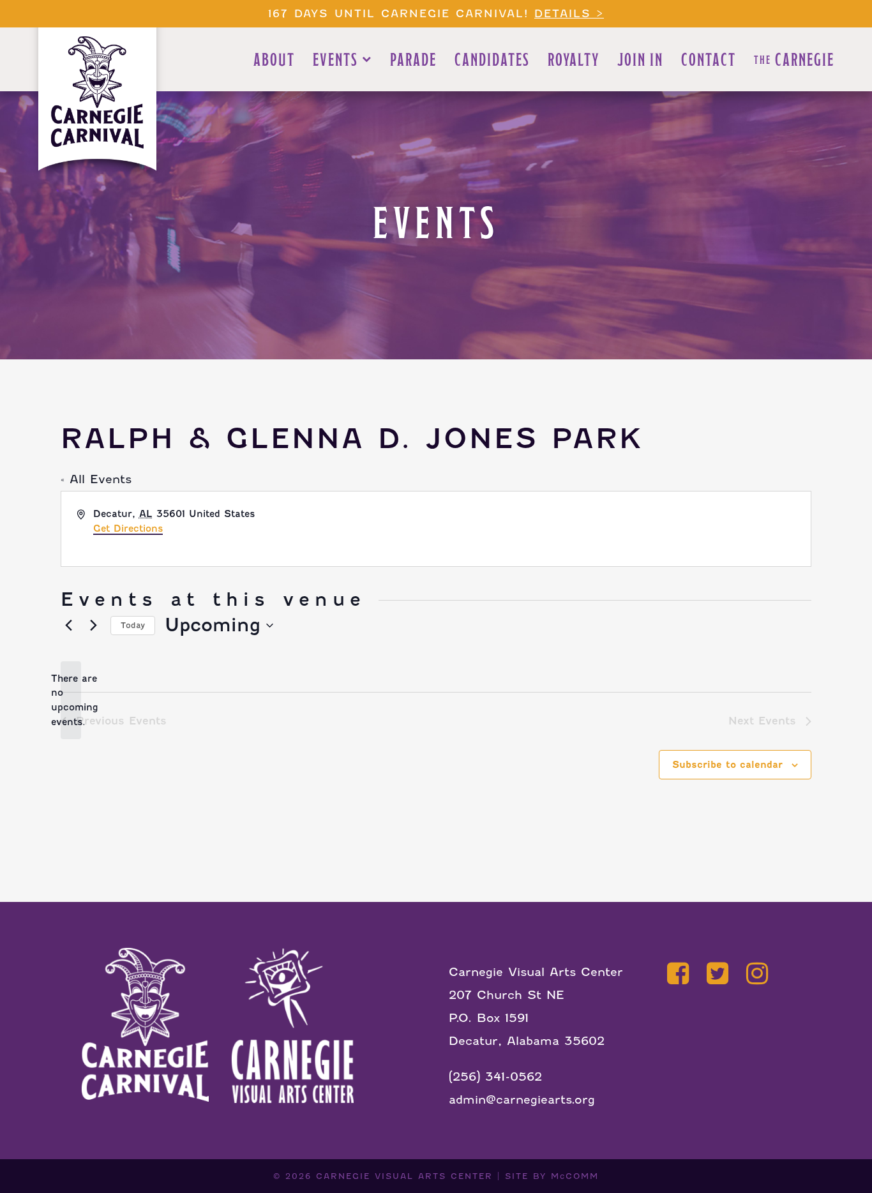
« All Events (96, 479)
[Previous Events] (68, 625)
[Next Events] (93, 625)
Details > (569, 14)
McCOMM (575, 1176)
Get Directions (128, 528)
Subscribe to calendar (727, 765)
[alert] (71, 700)
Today (133, 625)
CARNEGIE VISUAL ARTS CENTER (404, 1176)
